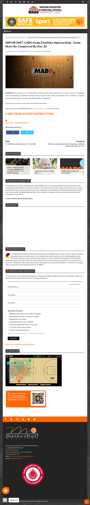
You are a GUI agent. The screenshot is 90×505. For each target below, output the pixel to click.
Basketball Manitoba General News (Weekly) (25, 314)
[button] (5, 490)
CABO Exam (15, 37)
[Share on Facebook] (12, 132)
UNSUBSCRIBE (29, 344)
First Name (11, 295)
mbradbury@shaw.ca (40, 108)
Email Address (13, 287)
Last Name (11, 303)
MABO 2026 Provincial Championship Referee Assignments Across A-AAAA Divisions (15, 170)
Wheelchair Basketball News (20, 330)
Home (8, 37)
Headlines (24, 37)
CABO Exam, (40, 51)
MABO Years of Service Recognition (70, 172)
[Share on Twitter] (27, 132)
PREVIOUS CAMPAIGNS (14, 344)
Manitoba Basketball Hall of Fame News (24, 325)
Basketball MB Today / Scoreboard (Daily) (24, 316)
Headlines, (47, 51)
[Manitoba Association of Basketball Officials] (45, 11)
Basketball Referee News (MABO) (21, 322)
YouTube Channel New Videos (20, 327)
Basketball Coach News (18, 319)
